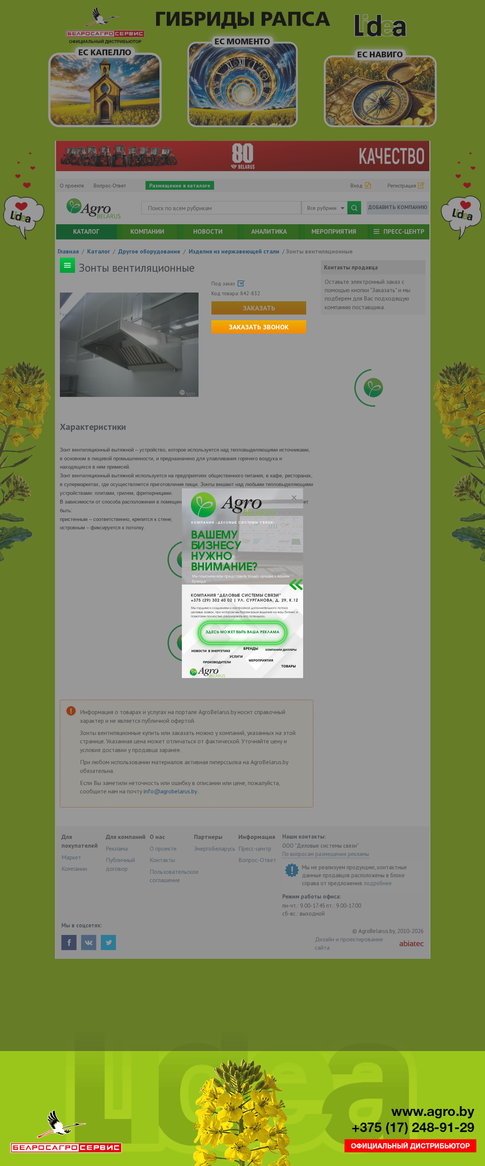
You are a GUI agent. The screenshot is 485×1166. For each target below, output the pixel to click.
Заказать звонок (259, 327)
